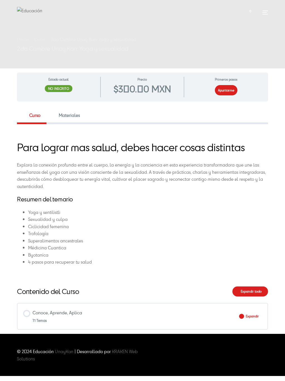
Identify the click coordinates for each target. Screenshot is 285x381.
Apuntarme (226, 90)
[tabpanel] (142, 201)
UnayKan (64, 351)
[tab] (31, 115)
